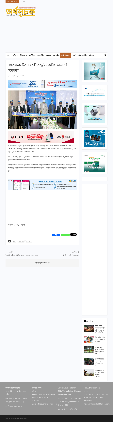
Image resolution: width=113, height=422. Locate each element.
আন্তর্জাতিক (40, 55)
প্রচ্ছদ (8, 55)
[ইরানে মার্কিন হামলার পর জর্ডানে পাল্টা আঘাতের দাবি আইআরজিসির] (89, 328)
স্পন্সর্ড (73, 55)
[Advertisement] (58, 33)
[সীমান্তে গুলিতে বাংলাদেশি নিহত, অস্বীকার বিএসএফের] (89, 372)
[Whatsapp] (65, 235)
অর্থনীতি (31, 55)
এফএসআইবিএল (29, 241)
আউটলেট (14, 241)
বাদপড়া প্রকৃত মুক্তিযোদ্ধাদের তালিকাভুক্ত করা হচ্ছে (99, 350)
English (23, 2)
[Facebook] (56, 235)
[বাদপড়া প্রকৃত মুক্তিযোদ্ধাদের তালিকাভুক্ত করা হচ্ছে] (89, 349)
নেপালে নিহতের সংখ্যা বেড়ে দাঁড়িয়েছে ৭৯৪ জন (99, 362)
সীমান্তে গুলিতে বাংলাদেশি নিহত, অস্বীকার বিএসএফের (99, 373)
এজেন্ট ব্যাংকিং (21, 241)
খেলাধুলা (48, 55)
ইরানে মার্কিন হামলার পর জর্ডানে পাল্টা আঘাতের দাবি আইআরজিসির (100, 329)
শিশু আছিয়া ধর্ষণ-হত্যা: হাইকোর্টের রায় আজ (100, 339)
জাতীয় (14, 55)
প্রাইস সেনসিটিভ (82, 55)
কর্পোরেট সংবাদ (65, 55)
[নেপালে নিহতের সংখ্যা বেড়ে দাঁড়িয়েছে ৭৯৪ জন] (89, 361)
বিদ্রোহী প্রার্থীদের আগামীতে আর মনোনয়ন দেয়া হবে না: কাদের (22, 255)
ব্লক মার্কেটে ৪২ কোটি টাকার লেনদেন (69, 255)
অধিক (90, 55)
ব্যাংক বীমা (56, 55)
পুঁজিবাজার (22, 55)
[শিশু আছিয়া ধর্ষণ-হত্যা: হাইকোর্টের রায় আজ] (89, 339)
